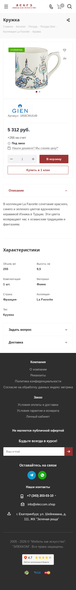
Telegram (31, 475)
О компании (38, 369)
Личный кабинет (38, 416)
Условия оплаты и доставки (38, 404)
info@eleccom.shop (41, 504)
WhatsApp (42, 475)
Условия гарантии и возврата (38, 410)
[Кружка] (38, 68)
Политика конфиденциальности (38, 381)
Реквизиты (38, 375)
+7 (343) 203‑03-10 (40, 495)
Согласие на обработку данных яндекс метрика (38, 387)
